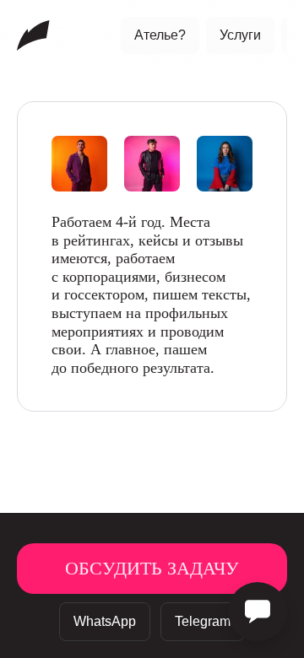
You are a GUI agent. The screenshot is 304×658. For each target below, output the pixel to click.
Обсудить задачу (152, 568)
